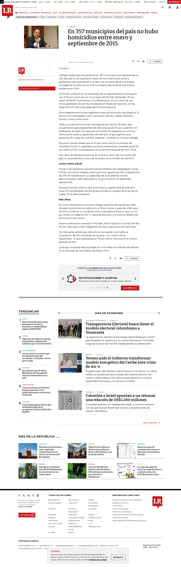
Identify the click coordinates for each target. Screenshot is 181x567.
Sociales (51, 532)
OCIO (55, 13)
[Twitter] (138, 61)
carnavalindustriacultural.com (30, 549)
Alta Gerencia (73, 500)
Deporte (141, 444)
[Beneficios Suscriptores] (170, 7)
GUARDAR (156, 61)
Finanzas (51, 518)
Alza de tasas (106, 17)
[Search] (162, 7)
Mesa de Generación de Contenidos (126, 500)
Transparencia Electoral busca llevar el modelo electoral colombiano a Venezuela (120, 328)
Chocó (42, 17)
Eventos (91, 515)
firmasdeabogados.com (87, 546)
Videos (71, 532)
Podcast (51, 526)
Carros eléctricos (74, 17)
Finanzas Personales (76, 518)
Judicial (25, 336)
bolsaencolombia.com (109, 546)
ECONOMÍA (35, 13)
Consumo (52, 509)
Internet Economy (55, 523)
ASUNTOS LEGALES (112, 13)
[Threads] (39, 496)
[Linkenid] (30, 496)
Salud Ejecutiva (94, 526)
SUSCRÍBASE (174, 2)
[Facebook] (133, 61)
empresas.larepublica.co (65, 546)
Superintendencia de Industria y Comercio (129, 521)
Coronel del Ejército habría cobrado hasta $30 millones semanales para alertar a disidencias (100, 472)
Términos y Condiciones (121, 512)
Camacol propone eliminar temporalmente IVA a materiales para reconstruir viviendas (36, 391)
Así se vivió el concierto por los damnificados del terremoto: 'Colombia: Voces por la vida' (36, 357)
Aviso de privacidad (120, 509)
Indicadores (53, 521)
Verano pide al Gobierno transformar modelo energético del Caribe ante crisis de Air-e (121, 362)
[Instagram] (34, 496)
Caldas (61, 17)
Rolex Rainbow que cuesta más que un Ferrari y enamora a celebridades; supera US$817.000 (35, 325)
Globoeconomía (94, 518)
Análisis (91, 500)
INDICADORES (143, 13)
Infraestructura (74, 521)
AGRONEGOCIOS (84, 13)
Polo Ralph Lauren (90, 17)
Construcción (28, 385)
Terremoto (118, 17)
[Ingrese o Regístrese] (177, 7)
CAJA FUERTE (129, 13)
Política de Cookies (98, 560)
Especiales (72, 515)
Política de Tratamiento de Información (128, 515)
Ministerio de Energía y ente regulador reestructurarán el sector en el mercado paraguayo (50, 452)
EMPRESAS (46, 13)
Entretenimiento (29, 351)
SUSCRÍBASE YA (130, 288)
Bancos (42, 464)
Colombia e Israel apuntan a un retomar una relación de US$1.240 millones (121, 397)
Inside (90, 521)
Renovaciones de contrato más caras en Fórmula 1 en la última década (149, 451)
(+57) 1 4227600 (25, 507)
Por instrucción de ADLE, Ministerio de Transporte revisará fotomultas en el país (34, 374)
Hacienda (25, 368)
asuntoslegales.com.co (27, 546)
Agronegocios (54, 500)
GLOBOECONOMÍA (67, 13)
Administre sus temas (30, 88)
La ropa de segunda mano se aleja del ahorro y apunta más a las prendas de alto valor (150, 471)
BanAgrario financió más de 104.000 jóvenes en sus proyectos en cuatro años (50, 471)
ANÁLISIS (98, 13)
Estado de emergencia (133, 17)
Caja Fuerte (73, 503)
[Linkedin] (143, 61)
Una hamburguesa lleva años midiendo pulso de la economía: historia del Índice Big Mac (37, 408)
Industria (141, 464)
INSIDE (154, 13)
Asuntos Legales (54, 503)
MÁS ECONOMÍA (150, 423)
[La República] (7, 12)
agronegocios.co (46, 546)
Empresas (52, 515)
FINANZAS (23, 13)
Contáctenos (117, 506)
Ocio (90, 523)
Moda (24, 319)
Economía (92, 509)
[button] (62, 279)
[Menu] (17, 12)
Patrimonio (51, 17)
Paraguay (43, 444)
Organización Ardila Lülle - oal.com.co (152, 546)
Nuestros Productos (120, 503)
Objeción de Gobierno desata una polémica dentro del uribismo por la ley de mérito (36, 341)
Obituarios (72, 523)
